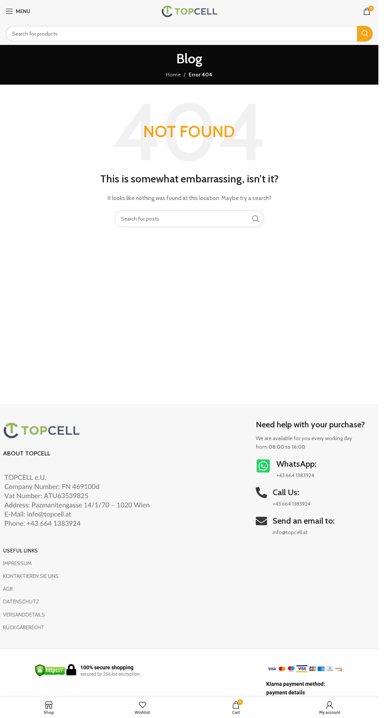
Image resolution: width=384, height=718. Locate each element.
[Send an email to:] (261, 521)
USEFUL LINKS (20, 550)
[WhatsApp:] (263, 465)
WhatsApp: (296, 464)
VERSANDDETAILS (24, 614)
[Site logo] (189, 10)
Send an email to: (304, 521)
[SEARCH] (365, 34)
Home (173, 74)
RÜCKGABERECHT (23, 627)
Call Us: (286, 492)
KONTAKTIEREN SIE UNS (30, 576)
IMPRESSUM (17, 563)
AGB (8, 588)
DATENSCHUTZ (21, 601)
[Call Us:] (261, 492)
